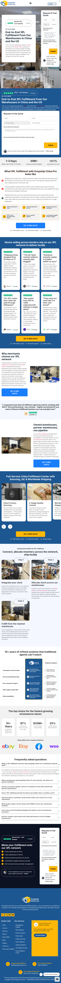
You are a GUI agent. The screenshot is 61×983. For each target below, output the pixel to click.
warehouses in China (7, 365)
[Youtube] (12, 914)
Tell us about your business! (48, 29)
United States (18, 47)
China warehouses (43, 434)
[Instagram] (6, 914)
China (29, 45)
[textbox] (50, 46)
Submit (53, 51)
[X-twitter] (2, 914)
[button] (60, 1)
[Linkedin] (9, 914)
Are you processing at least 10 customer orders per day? (50, 41)
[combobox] (50, 46)
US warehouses (37, 439)
